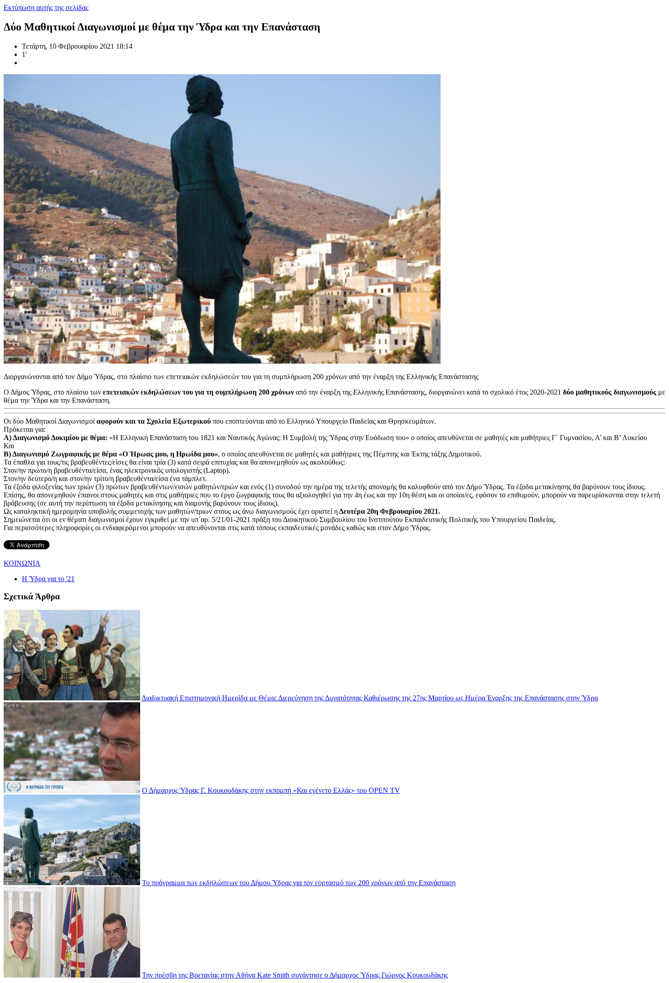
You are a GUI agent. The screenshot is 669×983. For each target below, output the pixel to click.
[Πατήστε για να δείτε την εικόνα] (222, 361)
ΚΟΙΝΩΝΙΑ (22, 563)
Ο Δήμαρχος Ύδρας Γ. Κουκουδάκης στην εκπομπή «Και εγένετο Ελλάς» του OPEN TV (271, 790)
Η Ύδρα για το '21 (48, 579)
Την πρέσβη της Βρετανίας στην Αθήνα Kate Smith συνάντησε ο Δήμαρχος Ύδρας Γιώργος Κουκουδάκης (295, 975)
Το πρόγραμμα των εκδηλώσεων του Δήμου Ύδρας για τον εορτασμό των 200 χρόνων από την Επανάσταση (299, 883)
